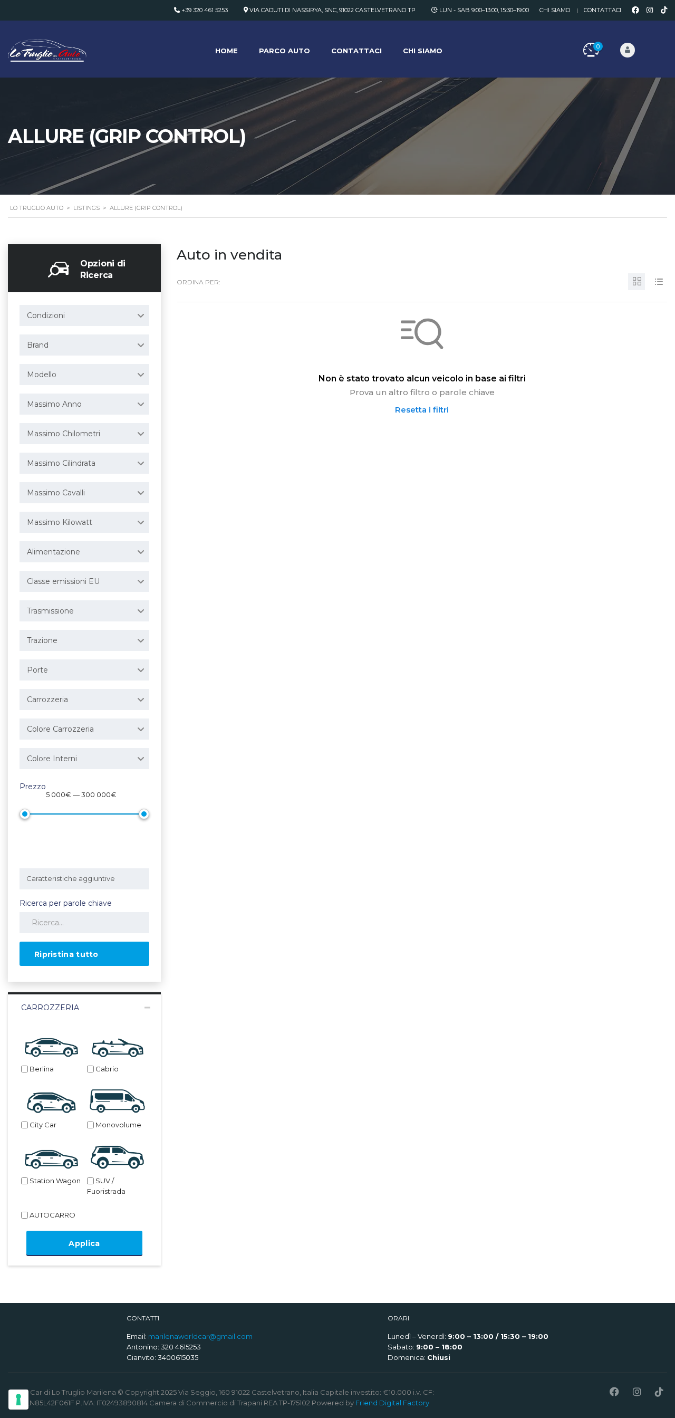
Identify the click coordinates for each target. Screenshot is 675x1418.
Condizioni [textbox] (46, 315)
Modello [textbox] (41, 374)
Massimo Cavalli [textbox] (56, 492)
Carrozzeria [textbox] (47, 699)
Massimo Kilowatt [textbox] (59, 522)
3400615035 (178, 1357)
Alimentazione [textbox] (53, 552)
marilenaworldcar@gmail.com (200, 1336)
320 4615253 (181, 1347)
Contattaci (602, 10)
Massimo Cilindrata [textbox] (61, 463)
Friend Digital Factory (392, 1402)
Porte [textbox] (37, 670)
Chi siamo (554, 10)
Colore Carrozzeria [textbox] (60, 729)
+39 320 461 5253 (204, 10)
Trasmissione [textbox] (50, 611)
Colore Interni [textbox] (52, 758)
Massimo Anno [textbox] (54, 404)
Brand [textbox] (38, 345)
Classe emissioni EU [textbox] (63, 581)
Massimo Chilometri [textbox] (63, 433)
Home (226, 50)
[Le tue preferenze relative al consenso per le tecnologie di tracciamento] (18, 1400)
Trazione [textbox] (42, 640)
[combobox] (84, 315)
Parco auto (284, 50)
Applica (84, 1243)
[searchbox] (86, 878)
